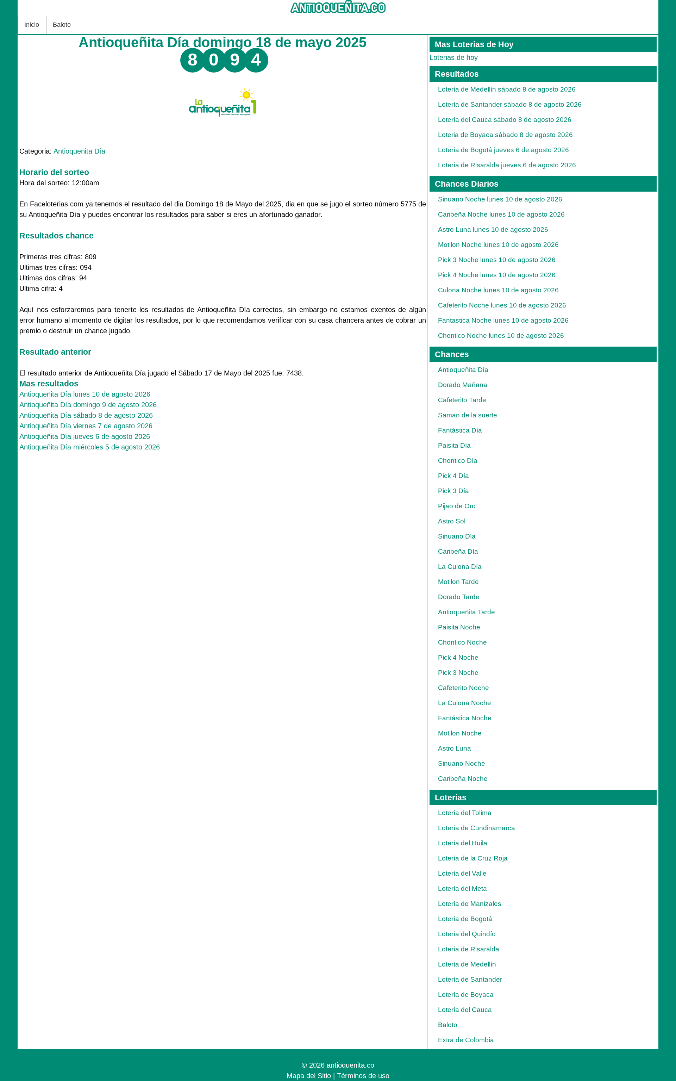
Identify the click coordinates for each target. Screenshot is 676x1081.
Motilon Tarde (458, 581)
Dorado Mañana (462, 385)
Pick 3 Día (453, 491)
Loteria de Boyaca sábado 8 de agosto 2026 (505, 134)
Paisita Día (454, 445)
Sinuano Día (457, 536)
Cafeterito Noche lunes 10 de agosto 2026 (502, 305)
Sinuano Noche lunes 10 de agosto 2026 (500, 199)
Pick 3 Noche (458, 672)
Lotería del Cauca (465, 1009)
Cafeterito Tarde (462, 400)
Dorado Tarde (459, 597)
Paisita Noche (459, 627)
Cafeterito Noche (463, 687)
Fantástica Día (460, 430)
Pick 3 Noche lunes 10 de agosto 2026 (497, 259)
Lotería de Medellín (467, 964)
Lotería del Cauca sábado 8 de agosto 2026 (504, 119)
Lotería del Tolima (465, 812)
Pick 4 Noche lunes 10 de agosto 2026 (497, 275)
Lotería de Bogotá (465, 918)
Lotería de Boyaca (466, 994)
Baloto (62, 24)
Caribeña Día (458, 551)
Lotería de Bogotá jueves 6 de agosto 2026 (503, 150)
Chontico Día (457, 460)
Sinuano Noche (461, 763)
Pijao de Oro (457, 506)
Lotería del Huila (462, 843)
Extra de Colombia (466, 1040)
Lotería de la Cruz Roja (473, 858)
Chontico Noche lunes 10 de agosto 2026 (501, 335)
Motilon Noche (460, 733)
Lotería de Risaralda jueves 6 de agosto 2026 (507, 165)
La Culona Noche (464, 703)
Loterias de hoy (454, 57)
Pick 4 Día (453, 475)
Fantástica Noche (465, 718)
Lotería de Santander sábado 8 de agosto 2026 (510, 104)
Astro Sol (451, 521)
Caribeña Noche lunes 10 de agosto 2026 (501, 214)
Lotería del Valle (462, 873)
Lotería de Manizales (469, 903)
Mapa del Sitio (309, 1076)
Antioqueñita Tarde (466, 612)
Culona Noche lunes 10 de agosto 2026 (498, 290)
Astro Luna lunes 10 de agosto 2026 (493, 229)
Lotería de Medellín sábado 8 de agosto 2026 (507, 89)
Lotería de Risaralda (468, 949)
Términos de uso (363, 1076)
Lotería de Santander (470, 979)
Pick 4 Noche (458, 657)
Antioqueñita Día (79, 151)
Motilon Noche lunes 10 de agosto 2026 (498, 244)
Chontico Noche (462, 642)
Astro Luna (454, 748)
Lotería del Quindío (467, 934)
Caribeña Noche (463, 778)
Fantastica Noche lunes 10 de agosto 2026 (503, 320)
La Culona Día (460, 566)
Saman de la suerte (467, 415)
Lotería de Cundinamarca (476, 828)
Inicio (31, 24)
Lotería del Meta (462, 888)
